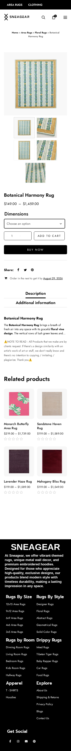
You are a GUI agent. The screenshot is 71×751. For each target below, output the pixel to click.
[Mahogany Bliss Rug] (52, 461)
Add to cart (49, 236)
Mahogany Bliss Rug (51, 482)
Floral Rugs (41, 32)
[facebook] (18, 270)
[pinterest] (32, 270)
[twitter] (25, 270)
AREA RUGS (14, 5)
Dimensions (16, 214)
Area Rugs (26, 32)
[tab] (35, 293)
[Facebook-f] (10, 741)
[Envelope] (26, 741)
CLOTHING (35, 5)
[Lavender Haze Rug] (19, 461)
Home (15, 32)
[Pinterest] (34, 741)
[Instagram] (18, 741)
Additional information (35, 303)
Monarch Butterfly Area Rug (16, 426)
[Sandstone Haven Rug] (52, 404)
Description (35, 293)
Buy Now (35, 250)
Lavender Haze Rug (18, 482)
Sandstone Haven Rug (49, 426)
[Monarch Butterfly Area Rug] (19, 404)
